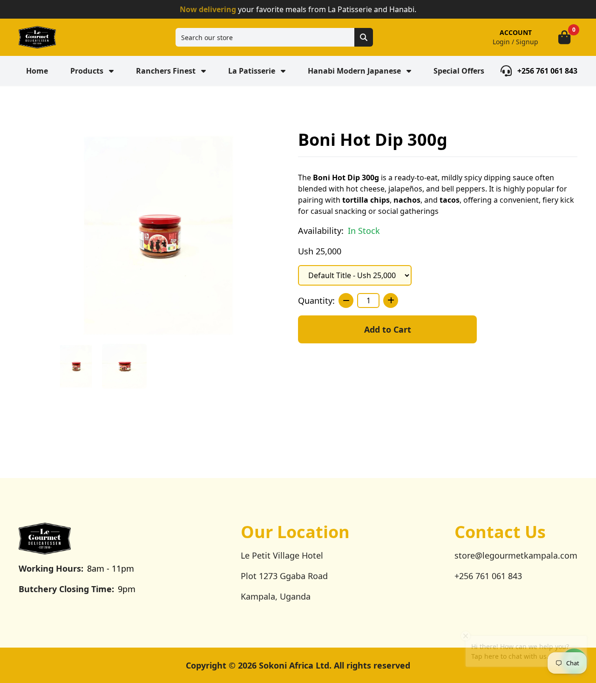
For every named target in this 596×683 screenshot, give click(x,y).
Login (501, 41)
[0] (564, 37)
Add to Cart (387, 329)
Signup (527, 41)
